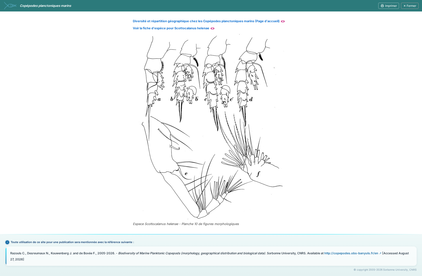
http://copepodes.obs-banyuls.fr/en (351, 253)
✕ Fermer (409, 6)
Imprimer (391, 6)
